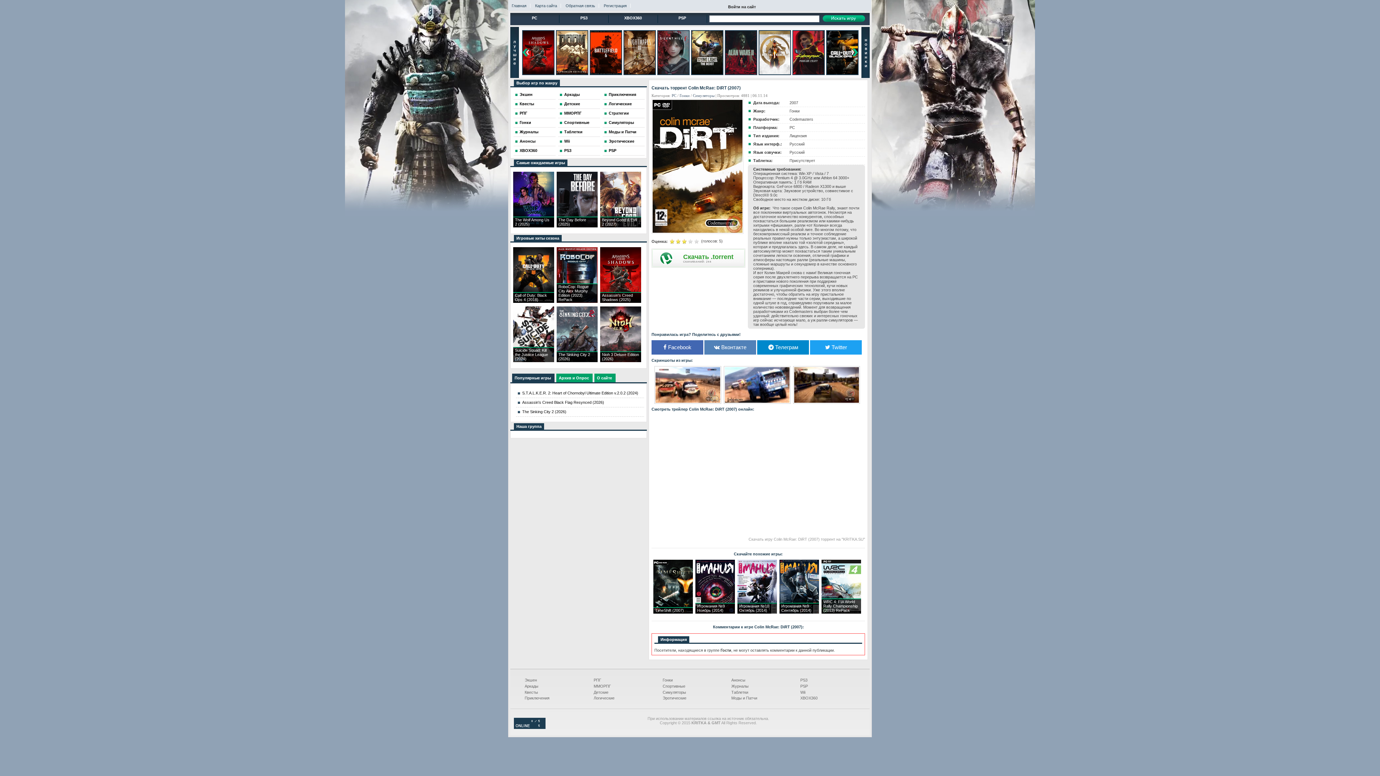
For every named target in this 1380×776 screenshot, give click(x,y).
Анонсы (527, 141)
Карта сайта (546, 6)
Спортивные (576, 122)
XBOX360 (633, 18)
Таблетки (573, 132)
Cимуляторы (703, 95)
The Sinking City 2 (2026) (544, 412)
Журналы (529, 132)
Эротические (621, 141)
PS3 (584, 18)
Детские (572, 104)
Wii (567, 141)
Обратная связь (580, 6)
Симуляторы (621, 122)
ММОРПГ (572, 113)
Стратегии (619, 113)
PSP (682, 18)
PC (534, 18)
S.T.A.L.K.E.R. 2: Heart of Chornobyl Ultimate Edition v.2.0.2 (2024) (580, 393)
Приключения (622, 94)
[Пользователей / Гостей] (530, 727)
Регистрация (615, 6)
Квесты (527, 104)
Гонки (525, 122)
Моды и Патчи (622, 132)
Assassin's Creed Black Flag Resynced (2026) (563, 402)
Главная (519, 6)
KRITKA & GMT (706, 723)
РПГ (523, 113)
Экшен (526, 94)
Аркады (572, 94)
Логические (620, 104)
